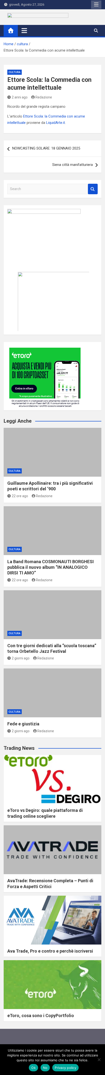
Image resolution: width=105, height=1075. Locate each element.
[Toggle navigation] (24, 30)
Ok (33, 1068)
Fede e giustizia (23, 723)
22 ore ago (20, 496)
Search (93, 189)
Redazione (43, 97)
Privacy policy (65, 1068)
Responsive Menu (96, 4)
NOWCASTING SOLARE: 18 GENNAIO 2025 (46, 148)
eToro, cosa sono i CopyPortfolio (40, 1015)
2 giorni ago (21, 658)
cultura (15, 72)
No (45, 1068)
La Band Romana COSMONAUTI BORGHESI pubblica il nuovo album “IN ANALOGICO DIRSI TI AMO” (50, 567)
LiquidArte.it (55, 122)
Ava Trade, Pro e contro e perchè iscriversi (50, 951)
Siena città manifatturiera (72, 164)
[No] (98, 1059)
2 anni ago (20, 97)
